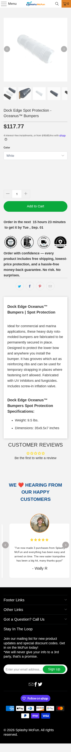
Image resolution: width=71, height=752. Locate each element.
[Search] (57, 4)
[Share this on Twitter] (20, 286)
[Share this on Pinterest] (40, 286)
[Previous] (7, 49)
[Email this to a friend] (50, 286)
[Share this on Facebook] (30, 286)
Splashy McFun (27, 730)
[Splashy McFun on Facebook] (35, 684)
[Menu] (2, 4)
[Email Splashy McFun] (31, 684)
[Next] (64, 49)
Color (7, 147)
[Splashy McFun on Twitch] (40, 684)
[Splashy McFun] (35, 4)
